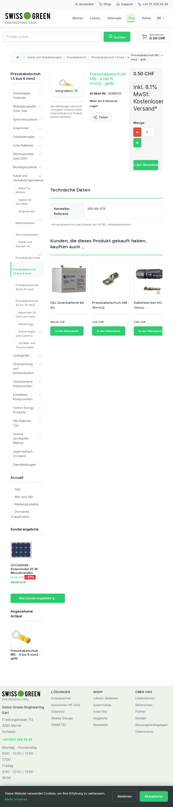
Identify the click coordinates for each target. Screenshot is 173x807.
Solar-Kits (100, 711)
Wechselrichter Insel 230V (23, 156)
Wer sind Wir (23, 497)
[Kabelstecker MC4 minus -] (152, 279)
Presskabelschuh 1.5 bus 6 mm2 (109, 57)
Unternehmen (145, 698)
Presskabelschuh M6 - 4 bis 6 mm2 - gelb (26, 654)
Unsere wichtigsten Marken (21, 438)
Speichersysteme (25, 119)
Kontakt (146, 18)
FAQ (17, 489)
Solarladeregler (24, 136)
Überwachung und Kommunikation (23, 368)
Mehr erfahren (16, 799)
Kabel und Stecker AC (24, 244)
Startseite (77, 18)
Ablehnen (125, 796)
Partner (140, 711)
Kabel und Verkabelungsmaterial (44, 57)
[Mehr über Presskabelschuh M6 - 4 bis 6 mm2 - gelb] (21, 636)
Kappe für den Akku (24, 202)
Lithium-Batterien (105, 698)
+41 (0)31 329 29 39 (17, 740)
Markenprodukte (26, 504)
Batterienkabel (25, 223)
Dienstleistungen (24, 464)
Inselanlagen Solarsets (22, 95)
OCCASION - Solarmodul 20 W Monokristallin (24, 569)
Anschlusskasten (27, 234)
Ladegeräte (21, 355)
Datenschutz (144, 732)
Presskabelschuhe (76, 57)
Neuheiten (100, 725)
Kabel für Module (23, 190)
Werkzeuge (26, 324)
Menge (139, 123)
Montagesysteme (25, 167)
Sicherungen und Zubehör (25, 333)
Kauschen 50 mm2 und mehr (26, 314)
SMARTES (58, 725)
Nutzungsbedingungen (151, 725)
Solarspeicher (114, 18)
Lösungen (95, 18)
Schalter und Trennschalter (25, 345)
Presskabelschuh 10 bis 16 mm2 (27, 287)
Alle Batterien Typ (22, 423)
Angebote (100, 718)
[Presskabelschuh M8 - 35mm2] (111, 279)
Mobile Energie (62, 718)
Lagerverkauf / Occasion (23, 454)
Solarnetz (58, 711)
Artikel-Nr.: (98, 93)
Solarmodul (21, 128)
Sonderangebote (25, 529)
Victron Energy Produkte (23, 410)
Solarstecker (26, 211)
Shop (131, 18)
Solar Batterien (23, 145)
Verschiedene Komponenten (23, 384)
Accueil (17, 477)
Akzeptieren (154, 796)
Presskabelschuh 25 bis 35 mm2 (27, 303)
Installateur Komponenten (22, 397)
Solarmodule (102, 705)
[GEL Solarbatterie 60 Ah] (69, 279)
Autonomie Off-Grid (65, 705)
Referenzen (143, 705)
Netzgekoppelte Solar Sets (24, 108)
